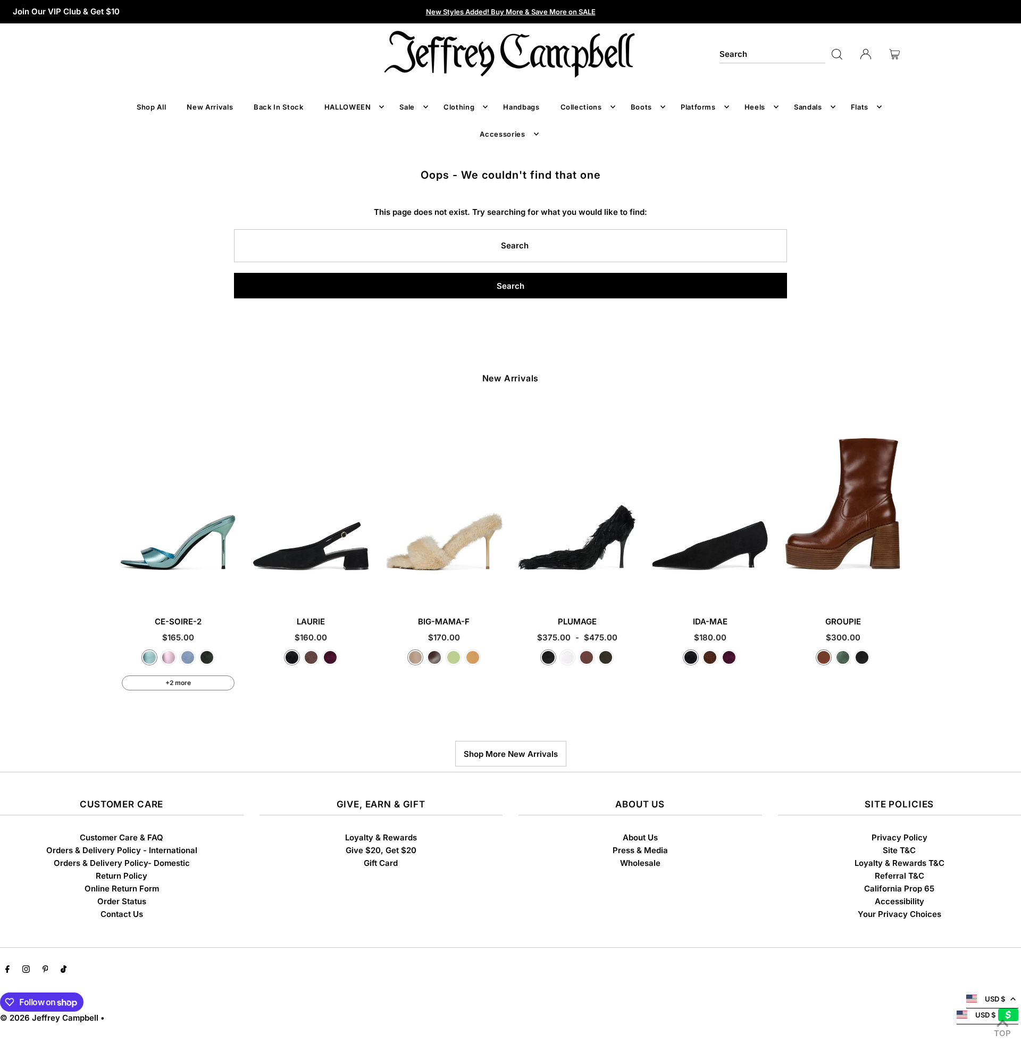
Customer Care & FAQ (121, 837)
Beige (415, 657)
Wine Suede (330, 657)
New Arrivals (510, 378)
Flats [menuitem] (859, 107)
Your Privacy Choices (899, 914)
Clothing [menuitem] (458, 107)
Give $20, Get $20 (381, 850)
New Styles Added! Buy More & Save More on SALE (511, 11)
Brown (586, 657)
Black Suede (291, 657)
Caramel (823, 657)
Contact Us (122, 914)
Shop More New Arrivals (511, 754)
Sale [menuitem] (407, 107)
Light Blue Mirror (149, 657)
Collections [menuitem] (581, 107)
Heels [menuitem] (754, 107)
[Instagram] (26, 970)
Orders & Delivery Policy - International (121, 850)
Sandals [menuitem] (808, 107)
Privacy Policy (899, 837)
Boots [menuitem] (641, 107)
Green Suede (206, 657)
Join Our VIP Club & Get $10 (66, 11)
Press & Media (640, 850)
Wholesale (640, 863)
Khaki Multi (605, 657)
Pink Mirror (168, 657)
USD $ (995, 999)
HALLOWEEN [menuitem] (347, 107)
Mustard (472, 657)
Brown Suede (311, 657)
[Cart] (894, 54)
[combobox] (772, 54)
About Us (640, 837)
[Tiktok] (63, 970)
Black (548, 657)
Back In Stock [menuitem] (278, 107)
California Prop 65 (899, 888)
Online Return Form (122, 888)
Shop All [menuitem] (151, 107)
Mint (453, 657)
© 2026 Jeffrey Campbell (49, 1018)
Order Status (121, 901)
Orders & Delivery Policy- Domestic (122, 863)
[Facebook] (7, 970)
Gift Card (381, 863)
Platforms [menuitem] (698, 107)
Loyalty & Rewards (381, 837)
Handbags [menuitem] (521, 107)
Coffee (434, 657)
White (567, 657)
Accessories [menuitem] (502, 134)
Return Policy (121, 876)
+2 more (178, 683)
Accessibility (899, 901)
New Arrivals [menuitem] (210, 107)
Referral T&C (899, 876)
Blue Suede (187, 657)
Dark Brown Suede (709, 657)
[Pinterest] (45, 970)
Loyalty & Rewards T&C (899, 863)
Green (842, 657)
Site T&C (899, 850)
